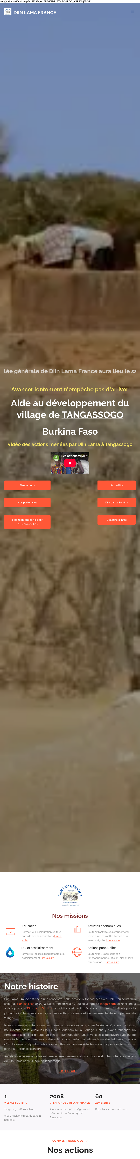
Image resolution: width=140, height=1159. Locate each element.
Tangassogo (108, 1003)
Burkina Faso (26, 1003)
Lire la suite (113, 940)
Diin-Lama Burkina (39, 1008)
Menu (132, 11)
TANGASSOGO (92, 414)
